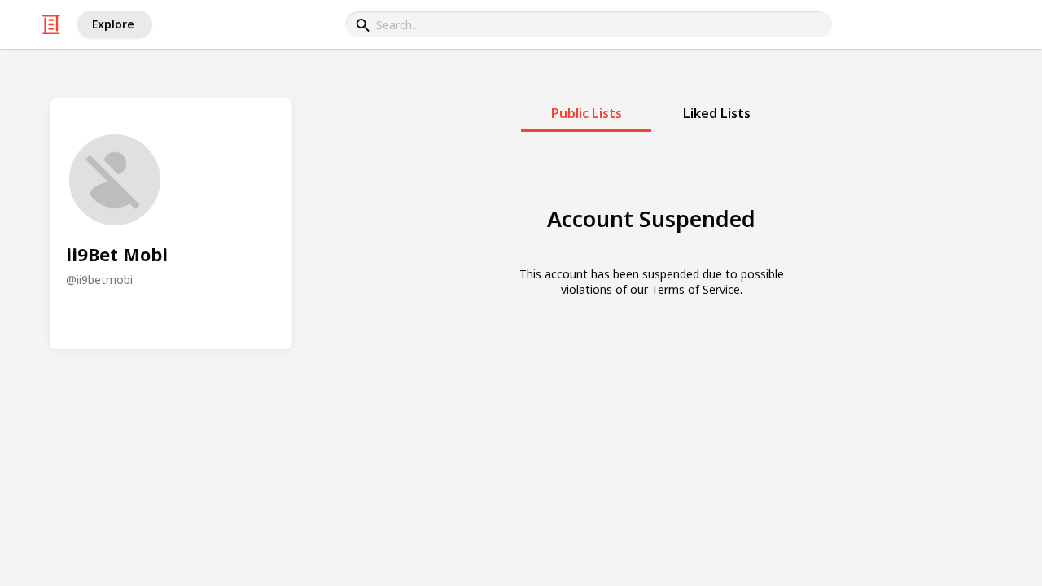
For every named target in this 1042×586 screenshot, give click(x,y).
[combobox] (588, 24)
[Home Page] (51, 24)
